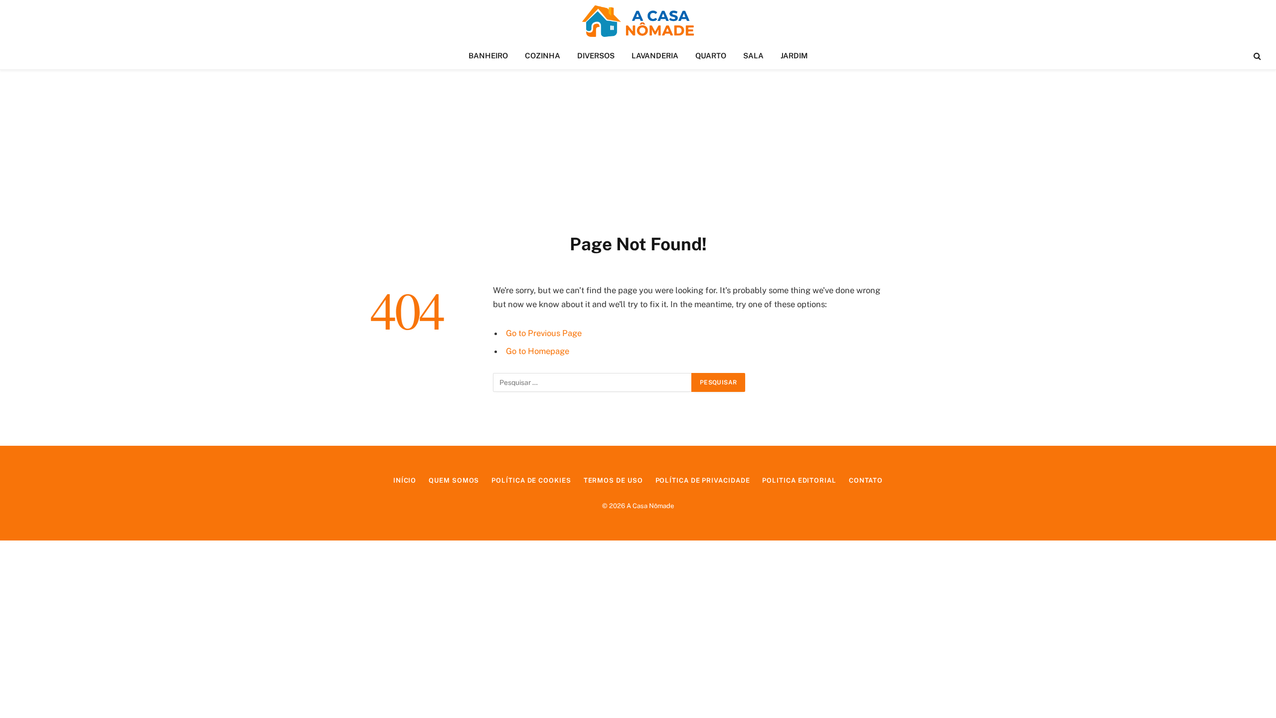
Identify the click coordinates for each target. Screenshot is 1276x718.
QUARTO (710, 55)
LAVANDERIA (655, 55)
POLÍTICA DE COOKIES (531, 480)
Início (404, 480)
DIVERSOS (596, 55)
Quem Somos (454, 480)
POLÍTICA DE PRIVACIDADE (702, 480)
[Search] (1256, 56)
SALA (753, 55)
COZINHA (542, 55)
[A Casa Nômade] (638, 21)
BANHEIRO (488, 55)
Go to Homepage (537, 351)
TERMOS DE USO (613, 480)
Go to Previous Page (544, 333)
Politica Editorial (799, 480)
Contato (866, 480)
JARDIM (794, 55)
